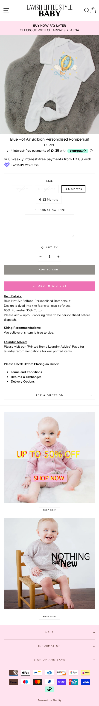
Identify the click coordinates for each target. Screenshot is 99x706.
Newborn (22, 189)
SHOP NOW (49, 510)
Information (49, 646)
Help (49, 632)
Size (49, 181)
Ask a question (49, 395)
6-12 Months (48, 199)
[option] (49, 28)
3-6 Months (73, 189)
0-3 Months (46, 189)
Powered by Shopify (49, 700)
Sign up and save (49, 659)
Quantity (49, 247)
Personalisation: (49, 210)
